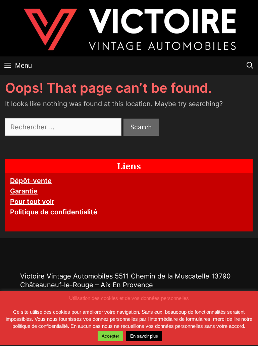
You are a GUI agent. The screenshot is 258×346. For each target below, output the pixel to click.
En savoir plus (144, 336)
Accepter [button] (110, 336)
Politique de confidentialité (53, 212)
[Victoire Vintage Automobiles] (129, 28)
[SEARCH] (250, 65)
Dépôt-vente (31, 181)
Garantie (24, 191)
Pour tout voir (32, 202)
